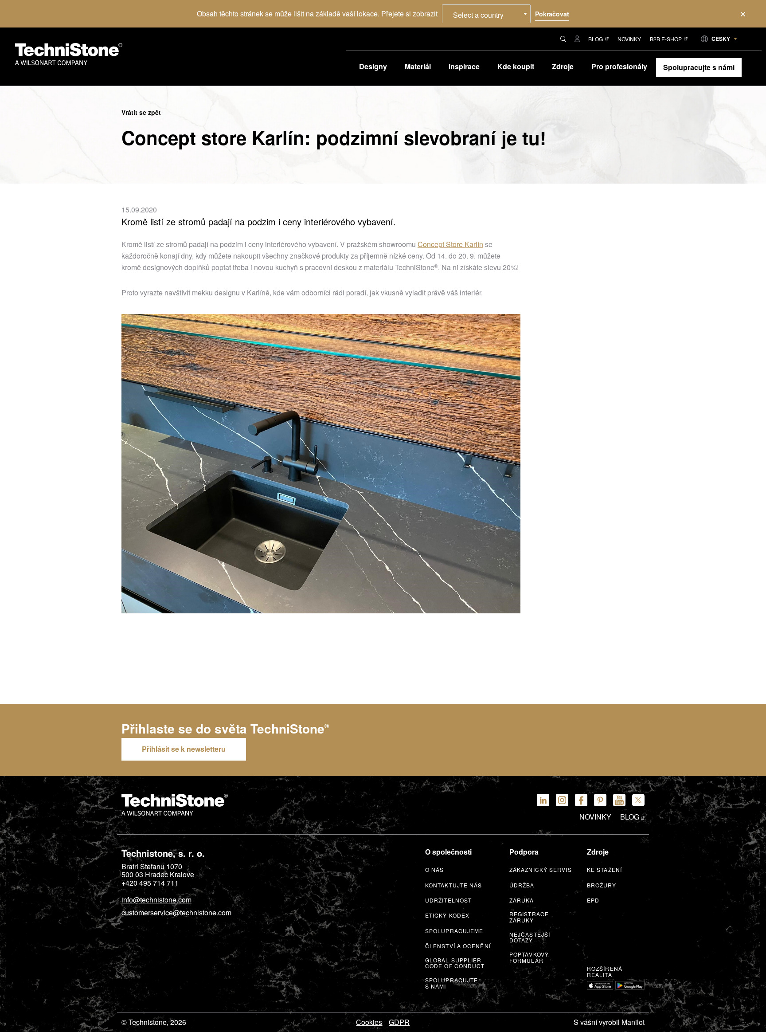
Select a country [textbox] (478, 15)
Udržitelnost (448, 900)
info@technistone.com (156, 900)
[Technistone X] (638, 800)
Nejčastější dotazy (529, 937)
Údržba (522, 885)
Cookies (369, 1022)
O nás (434, 870)
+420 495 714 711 (150, 883)
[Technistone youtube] (619, 800)
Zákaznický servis (540, 870)
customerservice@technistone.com (176, 913)
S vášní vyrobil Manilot (609, 1022)
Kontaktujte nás (453, 885)
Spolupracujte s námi (451, 983)
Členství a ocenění (458, 946)
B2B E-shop (666, 39)
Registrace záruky (529, 917)
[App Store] (600, 985)
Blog (595, 39)
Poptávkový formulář (529, 957)
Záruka (521, 900)
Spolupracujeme (454, 931)
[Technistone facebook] (581, 800)
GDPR (399, 1022)
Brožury (601, 885)
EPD (593, 900)
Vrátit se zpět (141, 113)
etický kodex (447, 915)
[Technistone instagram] (562, 800)
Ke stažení (604, 870)
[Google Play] (630, 985)
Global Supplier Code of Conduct (455, 963)
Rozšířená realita (604, 971)
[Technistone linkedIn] (543, 800)
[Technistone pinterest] (600, 800)
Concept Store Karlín (450, 244)
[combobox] (486, 14)
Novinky (629, 39)
